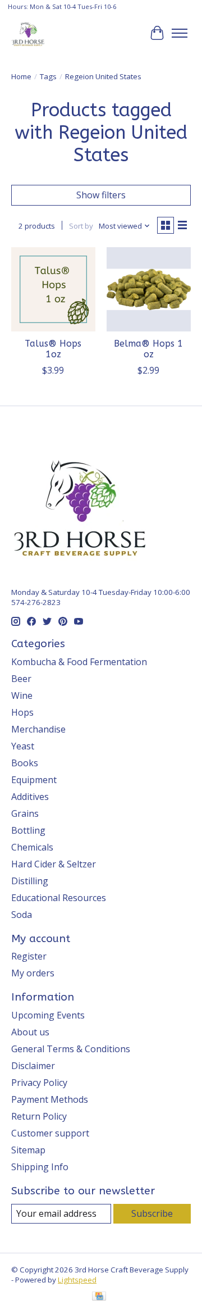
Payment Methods (49, 1099)
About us (30, 1032)
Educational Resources (58, 898)
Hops (22, 712)
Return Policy (39, 1116)
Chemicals (32, 847)
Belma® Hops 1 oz (148, 349)
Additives (30, 796)
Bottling (28, 830)
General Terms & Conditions (70, 1049)
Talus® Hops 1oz (53, 349)
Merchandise (38, 729)
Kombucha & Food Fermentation (79, 662)
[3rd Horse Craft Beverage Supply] (28, 33)
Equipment (34, 780)
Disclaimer (33, 1066)
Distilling (29, 881)
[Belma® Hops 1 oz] (149, 289)
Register (29, 956)
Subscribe (152, 1213)
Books (24, 763)
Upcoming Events (48, 1015)
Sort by (81, 226)
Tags (48, 76)
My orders (32, 973)
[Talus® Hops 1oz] (53, 289)
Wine (22, 695)
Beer (21, 678)
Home (21, 76)
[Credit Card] (99, 1297)
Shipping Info (39, 1167)
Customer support (50, 1133)
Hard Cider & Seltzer (53, 864)
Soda (21, 914)
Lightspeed (77, 1280)
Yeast (22, 746)
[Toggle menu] (179, 33)
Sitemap (28, 1150)
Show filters (101, 195)
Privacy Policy (39, 1082)
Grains (25, 813)
